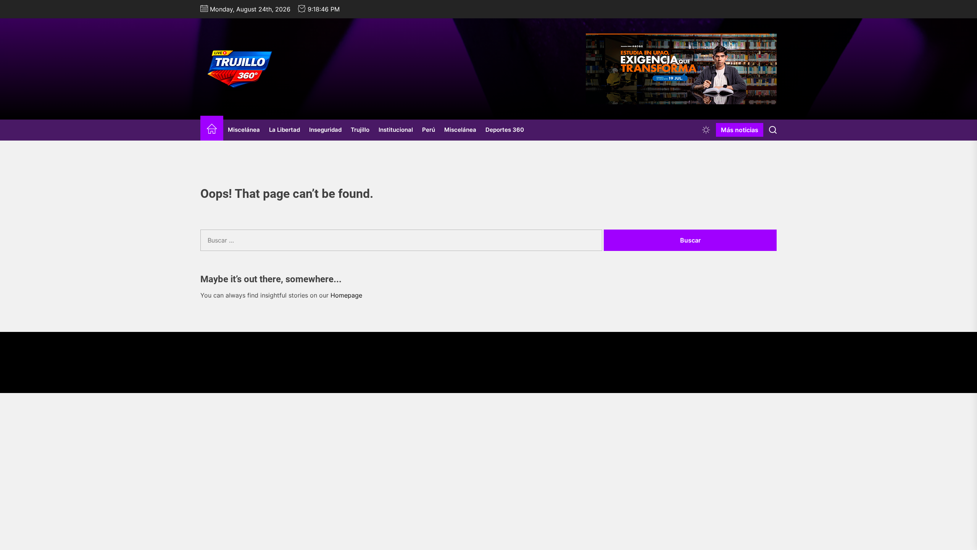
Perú (428, 129)
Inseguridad (325, 129)
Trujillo (360, 129)
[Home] (211, 130)
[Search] (773, 130)
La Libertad (284, 129)
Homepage (346, 295)
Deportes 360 (504, 129)
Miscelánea (244, 129)
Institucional (396, 129)
